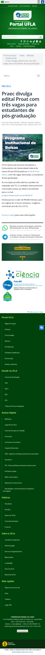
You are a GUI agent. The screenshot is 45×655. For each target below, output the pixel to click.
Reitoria (7, 341)
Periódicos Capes (10, 471)
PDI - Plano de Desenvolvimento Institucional (20, 465)
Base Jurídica (9, 557)
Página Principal (10, 324)
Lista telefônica (22, 631)
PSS (6, 400)
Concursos (8, 436)
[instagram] (24, 41)
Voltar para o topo (36, 312)
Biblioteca (8, 419)
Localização (9, 563)
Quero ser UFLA (10, 515)
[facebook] (21, 41)
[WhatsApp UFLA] (22, 228)
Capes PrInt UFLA (11, 425)
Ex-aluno (8, 527)
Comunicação (9, 335)
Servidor (7, 510)
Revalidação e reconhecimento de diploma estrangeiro (18, 490)
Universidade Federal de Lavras (22, 652)
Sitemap (34, 6)
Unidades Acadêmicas (12, 353)
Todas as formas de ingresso (14, 406)
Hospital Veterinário (11, 448)
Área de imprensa (29, 46)
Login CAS (8, 605)
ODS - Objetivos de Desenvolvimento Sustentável (21, 454)
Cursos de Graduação (12, 377)
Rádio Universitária (11, 477)
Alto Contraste (24, 6)
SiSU (6, 383)
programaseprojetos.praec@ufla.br (17, 195)
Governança (9, 358)
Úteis (6, 593)
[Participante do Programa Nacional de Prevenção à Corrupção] (7, 296)
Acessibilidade (13, 6)
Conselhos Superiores (12, 540)
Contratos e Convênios (12, 442)
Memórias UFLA (10, 575)
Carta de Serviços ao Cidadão (15, 431)
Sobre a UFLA (11, 44)
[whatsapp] (28, 41)
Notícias (30, 55)
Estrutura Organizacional (13, 552)
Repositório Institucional (13, 483)
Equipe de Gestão (23, 44)
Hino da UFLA (9, 569)
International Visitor (11, 521)
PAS (6, 395)
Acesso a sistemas (11, 364)
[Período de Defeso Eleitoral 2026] (22, 252)
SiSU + (7, 389)
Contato (18, 46)
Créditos (7, 599)
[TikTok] (34, 41)
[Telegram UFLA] (22, 237)
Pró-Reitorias (9, 347)
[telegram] (37, 41)
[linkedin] (31, 41)
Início (22, 55)
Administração (10, 546)
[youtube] (40, 41)
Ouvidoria (8, 460)
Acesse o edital (8, 215)
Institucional (11, 58)
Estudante (8, 504)
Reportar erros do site (12, 588)
